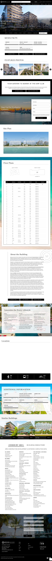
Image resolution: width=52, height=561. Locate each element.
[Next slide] (50, 69)
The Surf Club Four (35, 257)
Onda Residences (7, 464)
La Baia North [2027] (8, 462)
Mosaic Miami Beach (22, 471)
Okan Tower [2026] (7, 506)
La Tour (20, 480)
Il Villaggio (20, 502)
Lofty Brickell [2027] (7, 473)
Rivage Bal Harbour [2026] (8, 455)
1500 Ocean (20, 501)
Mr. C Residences (7, 485)
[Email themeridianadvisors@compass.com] (41, 1)
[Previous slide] (1, 69)
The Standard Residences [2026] (37, 483)
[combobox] (21, 2)
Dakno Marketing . (10, 558)
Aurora (34, 491)
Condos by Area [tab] (16, 445)
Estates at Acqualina (36, 493)
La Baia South (7, 463)
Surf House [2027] (35, 504)
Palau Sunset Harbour (36, 472)
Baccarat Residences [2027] (8, 471)
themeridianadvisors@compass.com (7, 549)
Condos (29, 545)
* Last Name (35, 105)
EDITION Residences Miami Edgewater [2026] (25, 456)
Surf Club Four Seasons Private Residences (39, 503)
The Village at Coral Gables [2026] (9, 489)
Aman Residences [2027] (22, 474)
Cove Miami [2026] (21, 455)
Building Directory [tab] (36, 445)
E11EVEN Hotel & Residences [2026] (10, 501)
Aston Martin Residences (8, 499)
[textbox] (21, 2)
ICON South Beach (35, 460)
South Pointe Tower (36, 469)
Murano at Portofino (36, 463)
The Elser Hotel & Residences (9, 508)
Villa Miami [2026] (21, 461)
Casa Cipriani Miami (22, 478)
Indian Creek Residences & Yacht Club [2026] (11, 461)
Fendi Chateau (35, 500)
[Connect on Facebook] (41, 543)
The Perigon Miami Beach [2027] (23, 472)
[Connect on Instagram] (40, 543)
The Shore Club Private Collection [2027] (24, 498)
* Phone (34, 111)
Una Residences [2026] (8, 482)
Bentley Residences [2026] (36, 492)
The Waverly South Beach (36, 478)
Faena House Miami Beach (22, 479)
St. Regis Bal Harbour (8, 456)
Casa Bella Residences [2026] (9, 500)
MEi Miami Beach (21, 470)
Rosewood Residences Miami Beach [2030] (25, 494)
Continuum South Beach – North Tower (38, 456)
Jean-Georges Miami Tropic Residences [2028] (39, 481)
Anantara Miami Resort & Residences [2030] (25, 453)
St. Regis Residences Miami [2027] (9, 475)
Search (36, 1)
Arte (34, 499)
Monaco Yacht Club (21, 488)
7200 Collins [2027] (21, 484)
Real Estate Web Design (4, 558)
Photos (10, 33)
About (24, 33)
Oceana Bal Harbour (8, 453)
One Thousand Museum (8, 507)
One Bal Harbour (7, 454)
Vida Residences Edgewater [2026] (24, 460)
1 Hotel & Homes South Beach (23, 493)
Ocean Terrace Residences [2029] (23, 489)
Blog (28, 548)
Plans (20, 33)
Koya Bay (34, 488)
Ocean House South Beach (37, 464)
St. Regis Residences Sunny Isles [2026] (38, 494)
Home (20, 543)
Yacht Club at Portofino (36, 470)
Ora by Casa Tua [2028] (8, 474)
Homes (20, 547)
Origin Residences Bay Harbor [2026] (10, 465)
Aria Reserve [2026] (22, 454)
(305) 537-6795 (4, 548)
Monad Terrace (35, 477)
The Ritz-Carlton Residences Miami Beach (24, 465)
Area (19, 548)
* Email (34, 108)
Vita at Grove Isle (7, 486)
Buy (28, 543)
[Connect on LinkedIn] (43, 543)
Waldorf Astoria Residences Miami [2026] (10, 509)
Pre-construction (30, 547)
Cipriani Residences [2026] (8, 472)
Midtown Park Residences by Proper (38, 482)
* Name (25, 516)
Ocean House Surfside (36, 501)
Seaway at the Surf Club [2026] (37, 502)
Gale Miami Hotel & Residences (9, 505)
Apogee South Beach (36, 455)
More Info (35, 33)
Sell (19, 545)
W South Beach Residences (23, 499)
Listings (15, 33)
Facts (6, 33)
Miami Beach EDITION (22, 481)
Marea (34, 461)
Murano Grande (35, 462)
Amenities (30, 33)
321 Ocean (34, 454)
